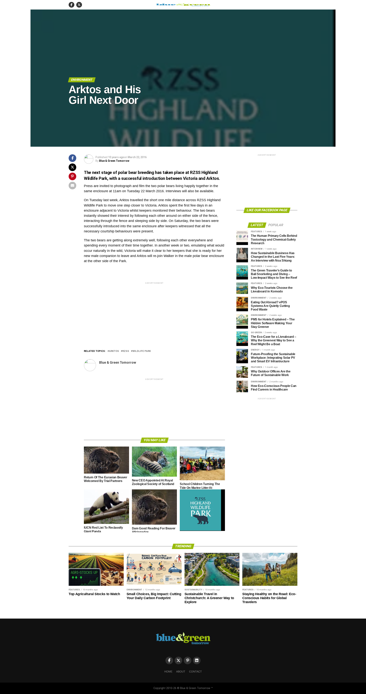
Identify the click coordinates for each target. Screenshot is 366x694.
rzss (125, 351)
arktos (114, 351)
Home (168, 671)
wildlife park (141, 351)
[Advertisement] (154, 311)
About (180, 671)
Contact (195, 671)
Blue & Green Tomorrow (114, 160)
